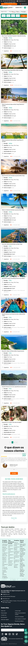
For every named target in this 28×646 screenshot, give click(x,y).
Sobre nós (3, 610)
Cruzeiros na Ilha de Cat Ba (16, 557)
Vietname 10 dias (10, 552)
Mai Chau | (8, 531)
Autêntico (13, 398)
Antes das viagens (5, 619)
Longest (24, 11)
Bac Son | (11, 534)
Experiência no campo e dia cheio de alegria (11, 422)
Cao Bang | (21, 530)
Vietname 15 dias (10, 558)
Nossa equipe (4, 612)
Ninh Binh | (18, 529)
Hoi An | (7, 530)
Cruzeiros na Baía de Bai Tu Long (16, 553)
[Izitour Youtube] (6, 634)
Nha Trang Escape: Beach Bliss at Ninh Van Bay (12, 70)
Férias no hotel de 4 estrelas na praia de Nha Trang (13, 209)
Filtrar (23, 15)
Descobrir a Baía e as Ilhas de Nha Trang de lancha (13, 351)
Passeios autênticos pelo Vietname (4, 572)
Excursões (11, 11)
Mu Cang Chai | (5, 533)
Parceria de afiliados (19, 621)
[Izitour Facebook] (2, 634)
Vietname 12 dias (10, 555)
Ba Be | (11, 533)
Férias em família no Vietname (4, 559)
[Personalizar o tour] (26, 641)
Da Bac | (13, 531)
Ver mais (14, 473)
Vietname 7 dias (10, 546)
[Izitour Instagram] (9, 634)
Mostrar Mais (14, 518)
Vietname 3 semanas (10, 564)
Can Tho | (15, 530)
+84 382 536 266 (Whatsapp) (8, 1)
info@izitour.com (21, 1)
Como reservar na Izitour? (20, 618)
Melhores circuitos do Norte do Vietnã (4, 549)
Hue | (11, 530)
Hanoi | (3, 529)
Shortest (18, 11)
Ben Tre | (16, 534)
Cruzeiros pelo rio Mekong (16, 566)
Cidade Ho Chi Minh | (10, 529)
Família (10, 328)
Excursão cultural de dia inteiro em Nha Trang (12, 244)
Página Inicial (4, 11)
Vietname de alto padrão (5, 545)
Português (24, 4)
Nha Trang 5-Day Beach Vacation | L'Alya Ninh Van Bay (14, 35)
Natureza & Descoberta (8, 400)
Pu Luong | (16, 533)
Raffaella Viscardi (14, 464)
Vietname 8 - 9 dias (11, 549)
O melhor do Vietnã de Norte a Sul (4, 554)
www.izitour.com (6, 598)
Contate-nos (3, 615)
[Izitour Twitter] (13, 634)
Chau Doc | (22, 534)
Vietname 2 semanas (10, 561)
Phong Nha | (18, 531)
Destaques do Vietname (5, 577)
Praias (12, 47)
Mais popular (14, 256)
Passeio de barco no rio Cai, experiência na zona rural (14, 386)
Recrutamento (4, 617)
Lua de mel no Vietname (5, 568)
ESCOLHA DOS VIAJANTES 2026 (15, 638)
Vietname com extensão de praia (5, 563)
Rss (24, 643)
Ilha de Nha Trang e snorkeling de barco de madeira (13, 278)
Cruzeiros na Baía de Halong (16, 548)
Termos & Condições (19, 616)
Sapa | (23, 529)
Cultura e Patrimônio (21, 256)
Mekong (9, 535)
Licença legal (18, 610)
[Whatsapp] (26, 632)
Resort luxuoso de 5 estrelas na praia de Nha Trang (13, 175)
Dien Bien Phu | (5, 534)
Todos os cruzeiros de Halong (16, 544)
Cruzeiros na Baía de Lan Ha (16, 561)
